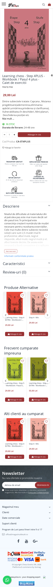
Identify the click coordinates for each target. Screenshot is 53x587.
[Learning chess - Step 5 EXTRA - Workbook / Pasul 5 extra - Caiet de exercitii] (38, 369)
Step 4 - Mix (34, 317)
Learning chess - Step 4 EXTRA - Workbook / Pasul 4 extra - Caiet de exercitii (14, 318)
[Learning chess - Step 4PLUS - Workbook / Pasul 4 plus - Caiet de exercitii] (26, 40)
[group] (26, 40)
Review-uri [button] (14, 272)
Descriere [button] (11, 206)
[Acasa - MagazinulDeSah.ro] (13, 5)
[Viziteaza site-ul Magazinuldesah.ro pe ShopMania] (26, 583)
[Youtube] (26, 541)
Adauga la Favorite (12, 147)
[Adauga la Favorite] (22, 295)
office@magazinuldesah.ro (16, 534)
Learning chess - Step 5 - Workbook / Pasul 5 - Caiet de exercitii (14, 384)
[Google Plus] (34, 541)
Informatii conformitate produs (19, 256)
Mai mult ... (8, 118)
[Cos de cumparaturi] (49, 4)
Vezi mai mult (11, 251)
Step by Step (7, 87)
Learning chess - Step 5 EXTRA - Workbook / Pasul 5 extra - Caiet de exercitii (38, 384)
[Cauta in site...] (43, 4)
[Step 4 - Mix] (38, 303)
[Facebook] (18, 541)
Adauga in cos (34, 134)
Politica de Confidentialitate (38, 492)
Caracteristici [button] (14, 263)
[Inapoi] (51, 75)
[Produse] (4, 4)
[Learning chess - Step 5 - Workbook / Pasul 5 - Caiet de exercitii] (14, 369)
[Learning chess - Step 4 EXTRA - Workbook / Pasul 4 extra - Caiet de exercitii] (14, 303)
